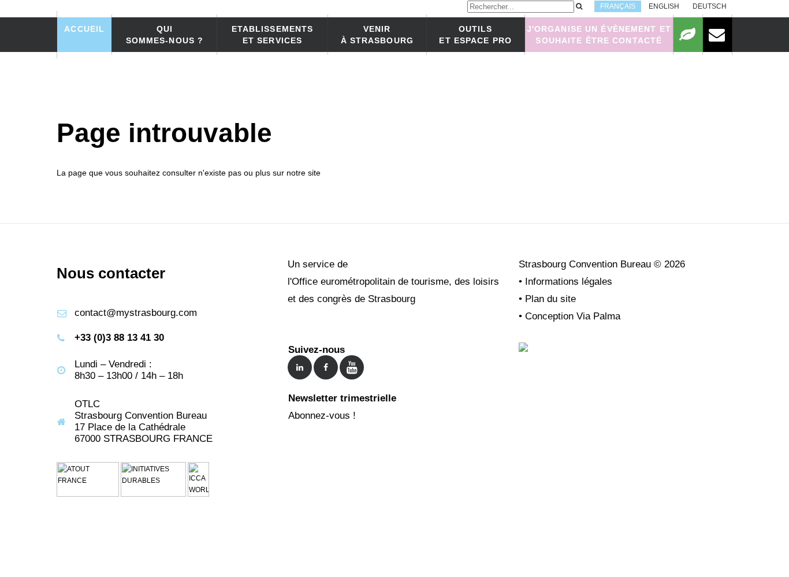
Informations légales (568, 281)
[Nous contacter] (717, 35)
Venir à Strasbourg (377, 34)
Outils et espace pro (475, 34)
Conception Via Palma (572, 316)
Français (617, 6)
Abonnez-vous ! (322, 415)
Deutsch (710, 6)
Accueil (84, 28)
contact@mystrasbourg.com (136, 312)
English (664, 6)
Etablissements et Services (273, 34)
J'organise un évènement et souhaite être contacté (599, 34)
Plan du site (550, 298)
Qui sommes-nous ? (165, 34)
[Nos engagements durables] (687, 35)
